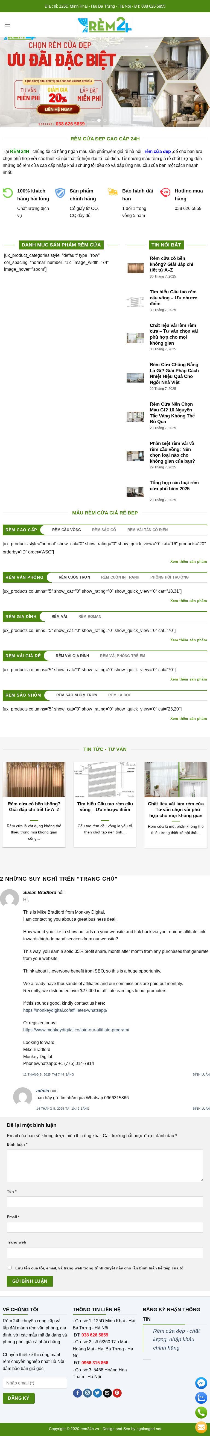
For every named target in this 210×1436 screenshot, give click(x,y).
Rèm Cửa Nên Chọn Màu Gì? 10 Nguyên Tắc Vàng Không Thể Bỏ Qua (172, 413)
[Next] (199, 82)
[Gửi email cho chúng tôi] (107, 1393)
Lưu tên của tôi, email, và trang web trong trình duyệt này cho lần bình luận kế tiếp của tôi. (100, 1268)
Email (13, 1217)
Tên (11, 1191)
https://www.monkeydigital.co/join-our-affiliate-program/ (76, 1030)
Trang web (16, 1242)
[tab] (69, 530)
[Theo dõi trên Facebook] (77, 1393)
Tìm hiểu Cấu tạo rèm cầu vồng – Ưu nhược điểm (173, 297)
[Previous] (11, 82)
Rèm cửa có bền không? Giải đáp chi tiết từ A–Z (171, 264)
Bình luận (201, 1074)
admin (42, 1090)
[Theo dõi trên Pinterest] (117, 1393)
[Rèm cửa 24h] (105, 24)
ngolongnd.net (148, 1428)
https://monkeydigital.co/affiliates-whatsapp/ (65, 1010)
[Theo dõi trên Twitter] (97, 1393)
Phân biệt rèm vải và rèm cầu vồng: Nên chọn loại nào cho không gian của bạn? (172, 452)
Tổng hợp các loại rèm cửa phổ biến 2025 (174, 485)
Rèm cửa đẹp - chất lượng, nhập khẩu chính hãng (176, 1339)
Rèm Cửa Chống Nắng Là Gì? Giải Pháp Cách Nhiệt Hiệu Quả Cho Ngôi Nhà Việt (174, 373)
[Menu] (7, 24)
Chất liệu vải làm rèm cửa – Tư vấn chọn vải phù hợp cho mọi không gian (174, 334)
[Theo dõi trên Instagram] (87, 1393)
